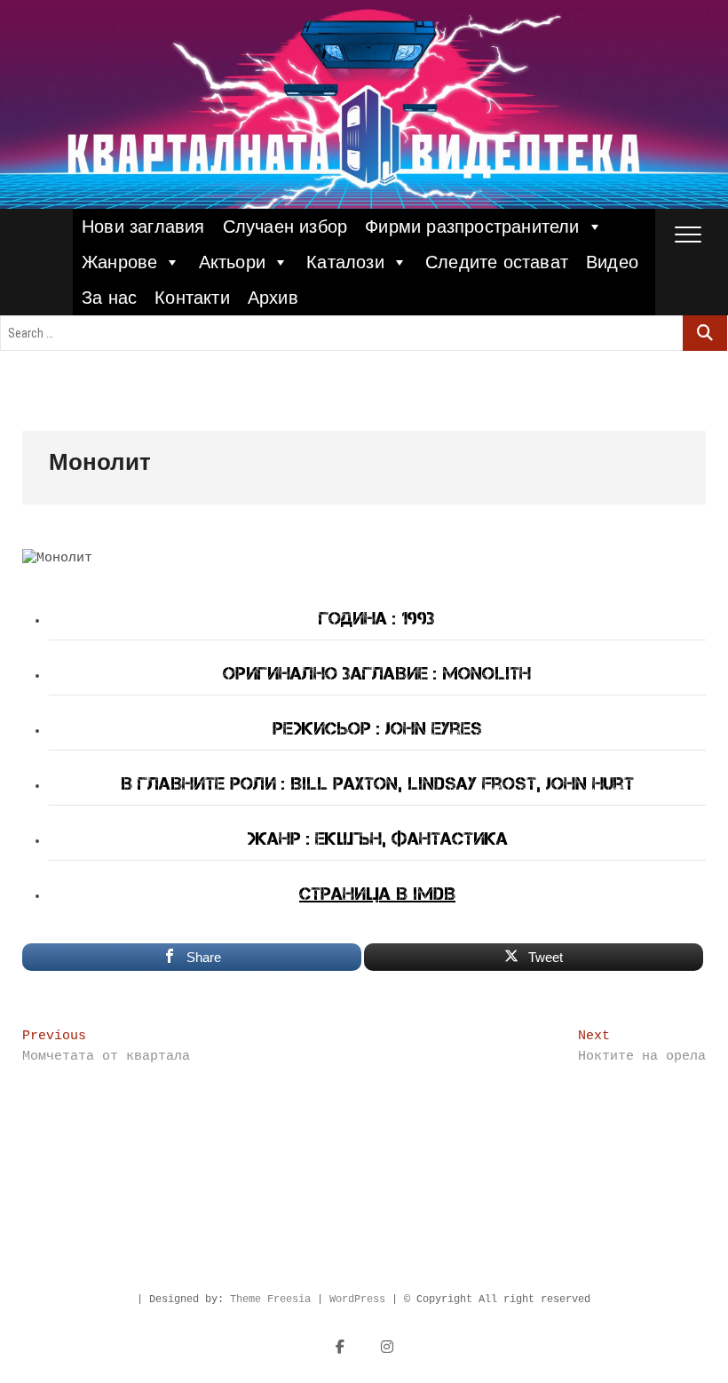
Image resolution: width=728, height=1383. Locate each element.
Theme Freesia (270, 1299)
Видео (612, 262)
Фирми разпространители (472, 226)
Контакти (192, 297)
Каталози (345, 262)
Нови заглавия (143, 226)
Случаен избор (285, 226)
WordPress (357, 1299)
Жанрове (119, 262)
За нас (109, 297)
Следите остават (496, 262)
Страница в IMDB (377, 893)
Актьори (232, 262)
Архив (273, 297)
